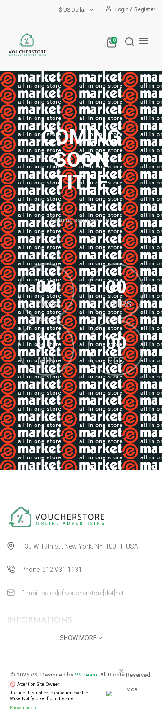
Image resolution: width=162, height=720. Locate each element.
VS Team (86, 675)
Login (122, 9)
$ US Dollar (74, 10)
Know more (21, 707)
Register (144, 9)
